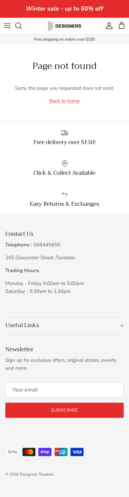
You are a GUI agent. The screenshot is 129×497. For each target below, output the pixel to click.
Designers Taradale (37, 474)
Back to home (64, 101)
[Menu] (7, 25)
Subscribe (64, 410)
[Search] (22, 25)
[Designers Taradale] (64, 26)
